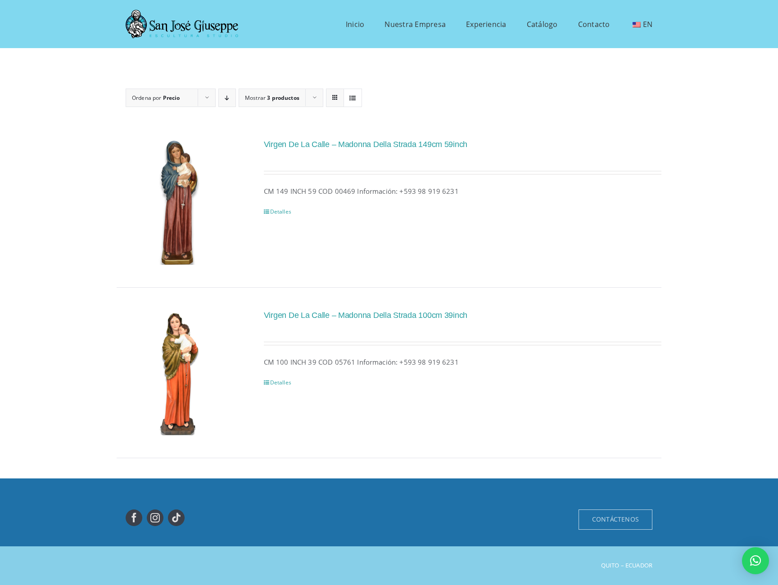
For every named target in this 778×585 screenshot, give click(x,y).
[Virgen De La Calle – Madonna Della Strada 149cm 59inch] (179, 201)
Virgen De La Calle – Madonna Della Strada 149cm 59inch (365, 144)
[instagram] (155, 517)
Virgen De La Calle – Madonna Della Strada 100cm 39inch (365, 315)
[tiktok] (176, 517)
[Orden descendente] (227, 98)
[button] (755, 560)
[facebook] (134, 517)
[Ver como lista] (353, 98)
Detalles (280, 211)
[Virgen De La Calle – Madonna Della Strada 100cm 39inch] (179, 372)
